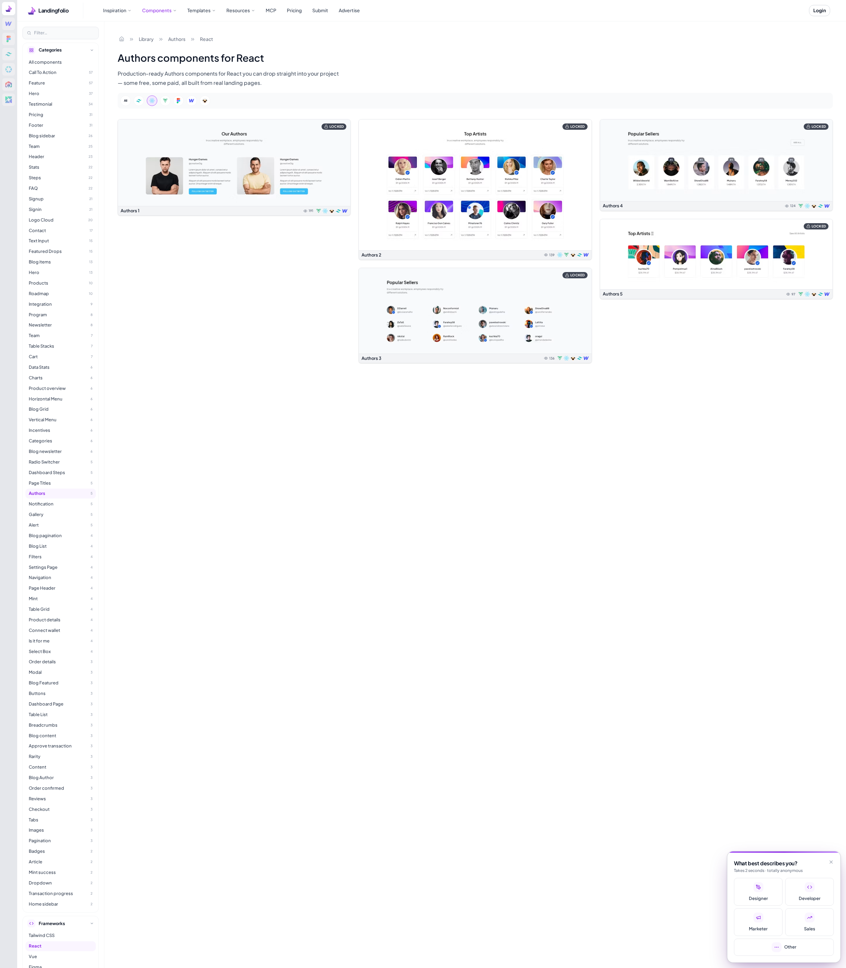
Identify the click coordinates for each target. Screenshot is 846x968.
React (206, 39)
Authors (176, 39)
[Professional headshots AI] (8, 69)
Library (146, 39)
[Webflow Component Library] (8, 23)
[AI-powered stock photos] (8, 99)
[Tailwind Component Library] (8, 54)
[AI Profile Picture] (8, 84)
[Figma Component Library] (8, 39)
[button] (234, 167)
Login (819, 10)
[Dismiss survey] (831, 862)
